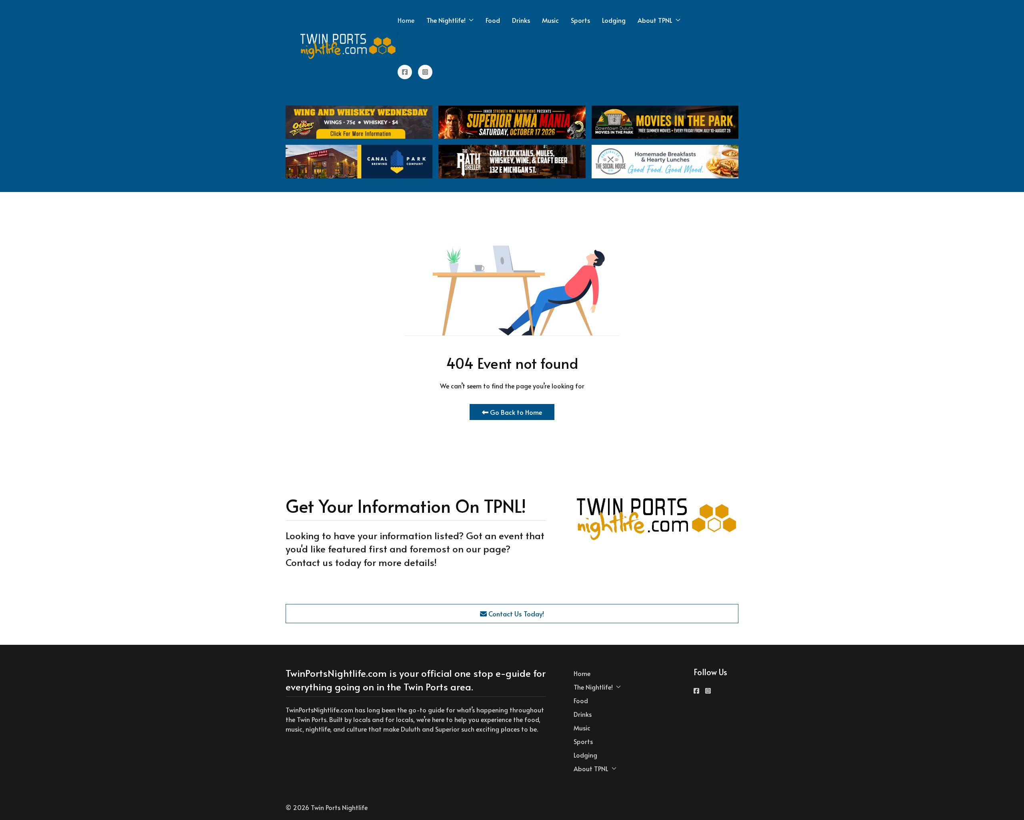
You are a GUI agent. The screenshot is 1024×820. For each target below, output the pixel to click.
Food (493, 20)
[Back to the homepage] (348, 46)
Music (550, 20)
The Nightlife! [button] (446, 20)
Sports (580, 20)
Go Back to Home (515, 412)
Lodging (614, 20)
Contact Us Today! (515, 613)
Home (406, 20)
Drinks (521, 20)
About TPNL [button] (655, 20)
